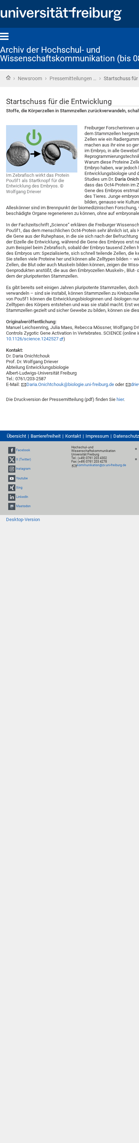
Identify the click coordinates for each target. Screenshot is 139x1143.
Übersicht (16, 436)
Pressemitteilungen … (73, 78)
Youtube (22, 478)
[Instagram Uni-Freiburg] (11, 468)
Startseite (8, 77)
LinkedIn (22, 497)
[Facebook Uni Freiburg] (11, 450)
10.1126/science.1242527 (32, 338)
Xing (19, 487)
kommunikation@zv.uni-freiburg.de (101, 465)
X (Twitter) (23, 459)
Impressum (97, 436)
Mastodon (23, 506)
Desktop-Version (23, 519)
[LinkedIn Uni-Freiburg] (11, 497)
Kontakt (73, 436)
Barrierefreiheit (46, 436)
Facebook (23, 450)
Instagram (23, 468)
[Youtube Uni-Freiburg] (11, 478)
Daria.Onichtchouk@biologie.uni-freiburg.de (70, 384)
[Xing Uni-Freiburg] (11, 487)
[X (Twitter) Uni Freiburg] (11, 459)
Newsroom (30, 78)
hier (120, 399)
